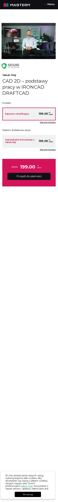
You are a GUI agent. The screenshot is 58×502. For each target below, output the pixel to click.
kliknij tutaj (27, 486)
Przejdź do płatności (29, 176)
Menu (51, 4)
